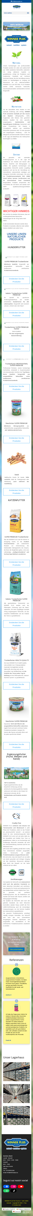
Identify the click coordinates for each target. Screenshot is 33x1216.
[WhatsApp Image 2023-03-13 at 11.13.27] (16, 1102)
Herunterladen (16, 949)
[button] (26, 1212)
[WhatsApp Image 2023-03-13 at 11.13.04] (16, 1124)
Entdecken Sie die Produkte (16, 280)
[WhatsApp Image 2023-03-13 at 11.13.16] (16, 1080)
